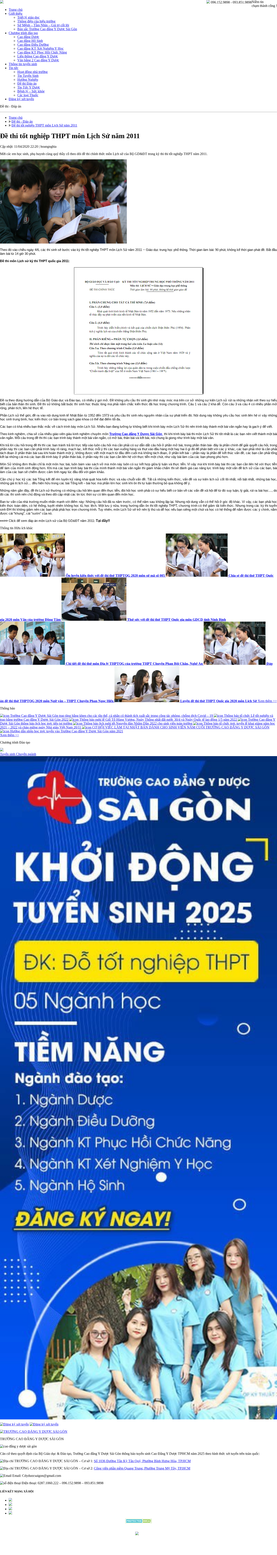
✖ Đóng (171, 767)
